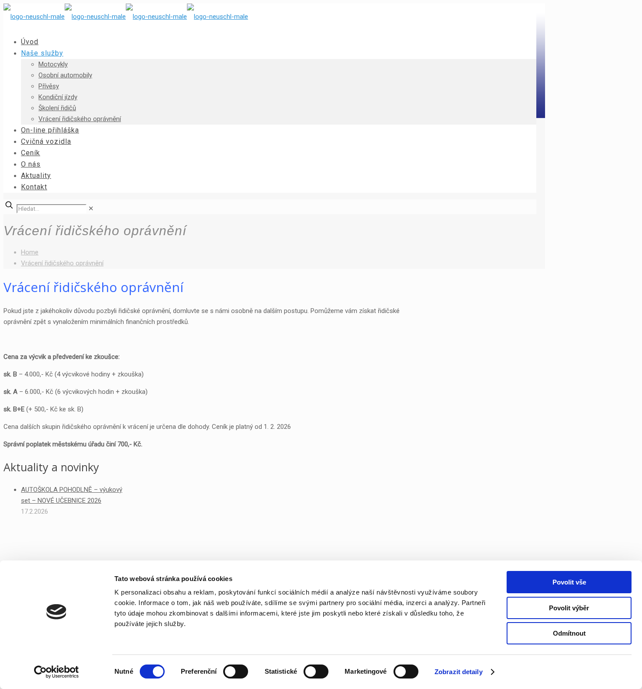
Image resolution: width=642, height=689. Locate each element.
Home (29, 252)
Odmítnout (569, 633)
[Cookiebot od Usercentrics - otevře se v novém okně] (56, 672)
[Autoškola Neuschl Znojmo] (125, 16)
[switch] (235, 672)
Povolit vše (569, 582)
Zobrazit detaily (459, 671)
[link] (91, 208)
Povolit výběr (569, 608)
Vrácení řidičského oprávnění (62, 263)
